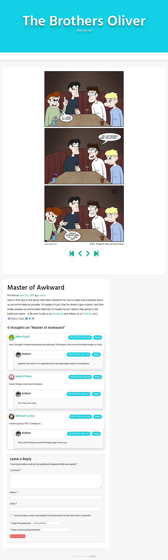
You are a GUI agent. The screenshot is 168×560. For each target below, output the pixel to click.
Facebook (58, 314)
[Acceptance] (80, 254)
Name (13, 492)
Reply (97, 337)
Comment (15, 470)
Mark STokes (23, 376)
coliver (42, 295)
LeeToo (93, 556)
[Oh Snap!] (72, 254)
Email (12, 504)
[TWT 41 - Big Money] (88, 254)
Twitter (87, 314)
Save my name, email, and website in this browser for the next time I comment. (52, 515)
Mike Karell (22, 336)
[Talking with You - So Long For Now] (96, 254)
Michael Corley (24, 416)
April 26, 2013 (27, 295)
